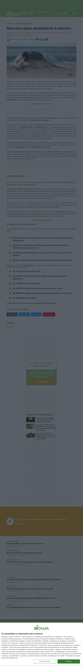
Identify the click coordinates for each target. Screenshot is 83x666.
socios (20, 636)
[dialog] (41, 644)
